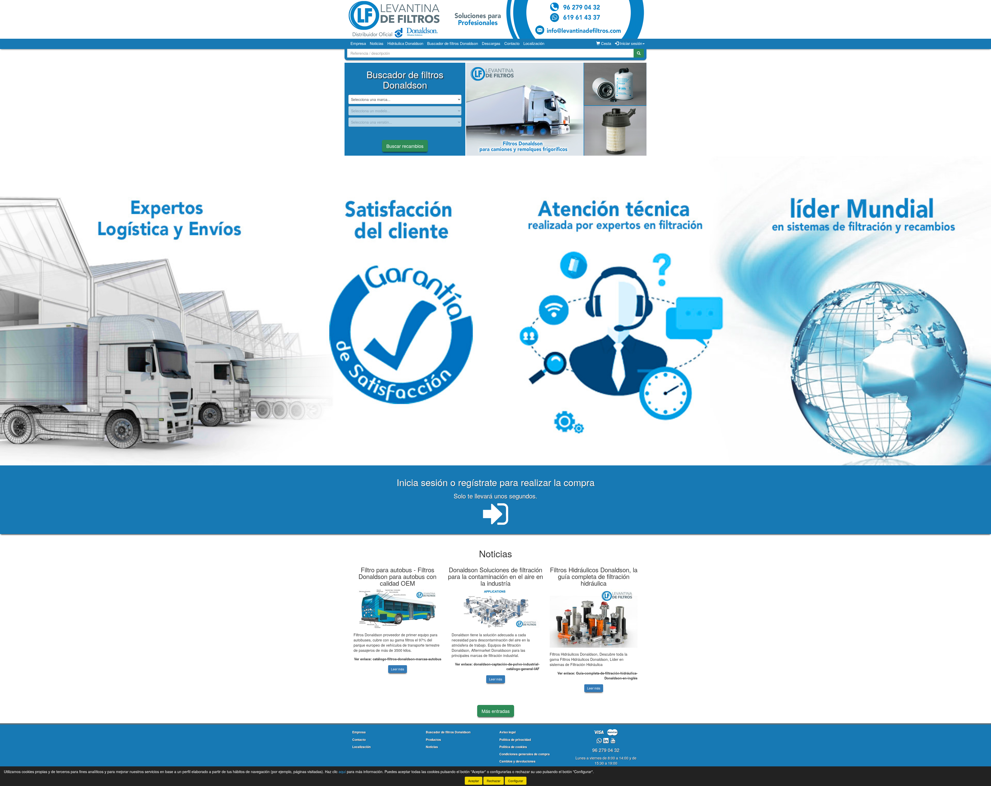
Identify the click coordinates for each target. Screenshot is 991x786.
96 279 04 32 (605, 750)
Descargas (491, 43)
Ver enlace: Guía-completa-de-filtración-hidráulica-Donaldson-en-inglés (597, 675)
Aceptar (473, 781)
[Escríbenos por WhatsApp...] (599, 741)
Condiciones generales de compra (524, 754)
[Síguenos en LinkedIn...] (606, 741)
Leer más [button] (397, 669)
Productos (433, 739)
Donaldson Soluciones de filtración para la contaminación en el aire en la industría (495, 576)
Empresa (358, 43)
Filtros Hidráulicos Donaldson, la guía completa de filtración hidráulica (593, 576)
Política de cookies (513, 746)
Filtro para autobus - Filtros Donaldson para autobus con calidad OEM (397, 576)
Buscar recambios (404, 145)
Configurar (515, 781)
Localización (533, 43)
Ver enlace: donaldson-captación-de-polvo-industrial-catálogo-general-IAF (497, 666)
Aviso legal (507, 732)
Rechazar (493, 781)
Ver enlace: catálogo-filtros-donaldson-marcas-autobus (397, 658)
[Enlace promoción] (556, 109)
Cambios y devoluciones (517, 761)
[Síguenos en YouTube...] (613, 741)
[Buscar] (639, 53)
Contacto (512, 43)
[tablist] (556, 109)
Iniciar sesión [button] (630, 43)
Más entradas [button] (496, 711)
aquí (342, 771)
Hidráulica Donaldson (405, 43)
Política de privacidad (515, 739)
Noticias (376, 43)
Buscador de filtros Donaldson (452, 43)
